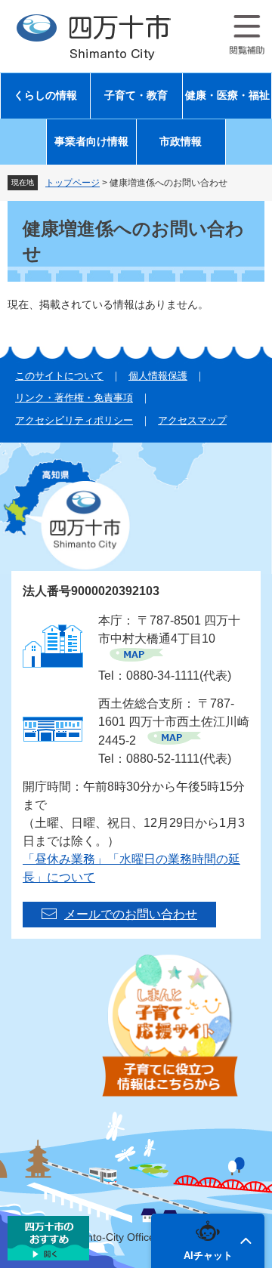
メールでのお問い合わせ (130, 914)
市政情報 (180, 141)
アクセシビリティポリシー (74, 420)
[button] (207, 1241)
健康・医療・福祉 (227, 95)
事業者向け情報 (91, 141)
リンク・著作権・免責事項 (74, 397)
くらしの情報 (45, 95)
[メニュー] (247, 34)
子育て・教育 (136, 95)
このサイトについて (59, 375)
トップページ (72, 182)
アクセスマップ (192, 420)
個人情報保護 (157, 375)
